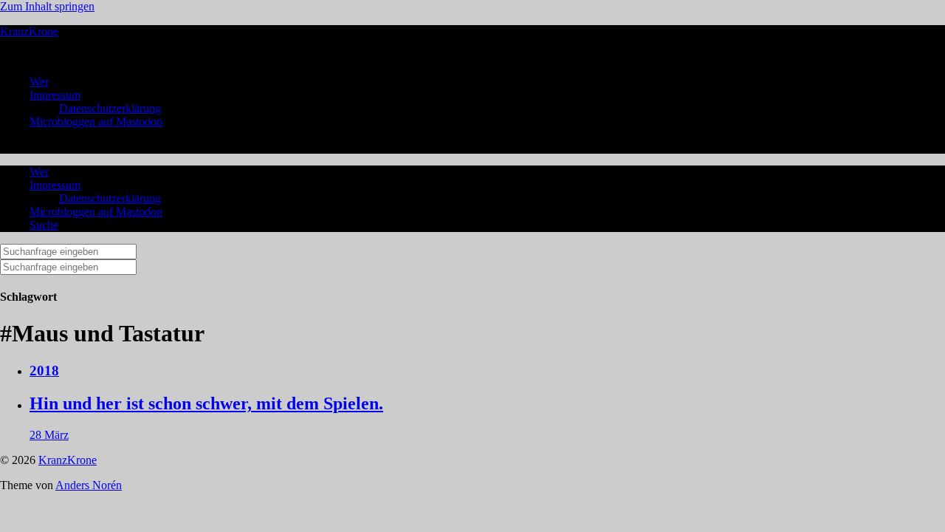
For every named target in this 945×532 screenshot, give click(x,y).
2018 (44, 370)
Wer (39, 81)
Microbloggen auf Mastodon (96, 121)
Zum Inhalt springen (47, 6)
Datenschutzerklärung (110, 108)
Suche (44, 225)
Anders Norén (88, 485)
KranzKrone (29, 31)
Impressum (55, 95)
